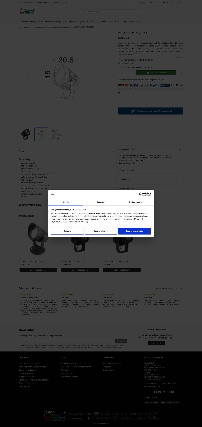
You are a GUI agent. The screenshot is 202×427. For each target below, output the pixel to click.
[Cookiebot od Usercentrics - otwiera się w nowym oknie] (141, 194)
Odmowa (67, 231)
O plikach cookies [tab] (136, 202)
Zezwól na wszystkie (134, 231)
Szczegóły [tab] (101, 202)
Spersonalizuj (99, 231)
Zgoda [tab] (66, 202)
